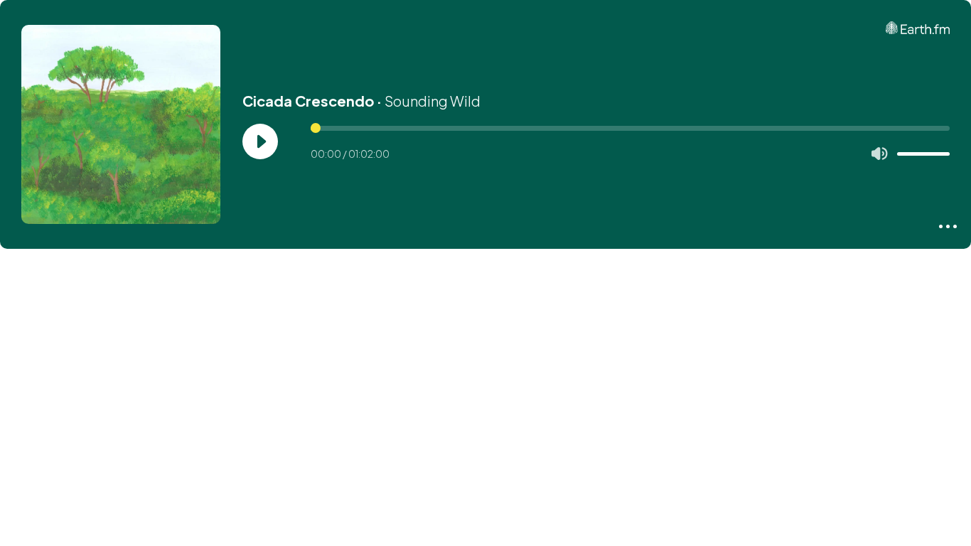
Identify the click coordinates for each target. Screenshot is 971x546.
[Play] (260, 141)
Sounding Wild (433, 100)
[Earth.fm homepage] (918, 27)
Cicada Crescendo (308, 100)
